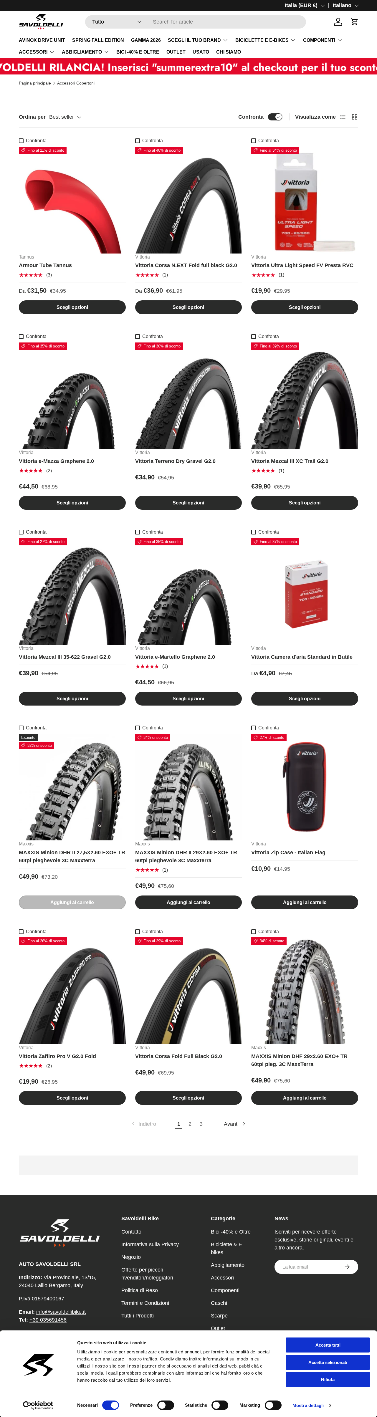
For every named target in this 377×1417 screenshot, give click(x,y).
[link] (143, 1124)
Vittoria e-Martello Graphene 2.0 (175, 657)
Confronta (251, 117)
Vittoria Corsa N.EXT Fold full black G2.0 (186, 265)
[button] (354, 21)
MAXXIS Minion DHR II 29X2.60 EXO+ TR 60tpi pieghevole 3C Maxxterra (186, 856)
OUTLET (176, 51)
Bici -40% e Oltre (231, 1232)
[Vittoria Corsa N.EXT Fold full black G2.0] (188, 200)
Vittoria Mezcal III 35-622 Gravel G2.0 (65, 657)
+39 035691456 (48, 1320)
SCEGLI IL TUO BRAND (194, 40)
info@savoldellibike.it (61, 1312)
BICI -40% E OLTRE (137, 51)
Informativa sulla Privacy (150, 1244)
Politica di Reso (139, 1290)
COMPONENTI (319, 40)
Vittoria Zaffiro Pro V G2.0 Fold (57, 1056)
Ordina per (32, 117)
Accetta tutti (327, 1345)
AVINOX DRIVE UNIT (42, 40)
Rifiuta (328, 1379)
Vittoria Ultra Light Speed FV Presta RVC (302, 265)
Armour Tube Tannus (45, 265)
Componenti (225, 1290)
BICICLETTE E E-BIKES (262, 40)
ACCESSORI (33, 51)
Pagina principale (35, 83)
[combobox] (195, 22)
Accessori (222, 1278)
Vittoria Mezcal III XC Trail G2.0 (289, 461)
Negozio (131, 1257)
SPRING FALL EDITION (98, 40)
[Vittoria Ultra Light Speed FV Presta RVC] (304, 200)
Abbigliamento (227, 1265)
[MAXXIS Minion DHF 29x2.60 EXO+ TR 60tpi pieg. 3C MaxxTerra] (304, 990)
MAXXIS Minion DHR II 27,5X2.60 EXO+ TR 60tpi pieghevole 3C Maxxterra (72, 856)
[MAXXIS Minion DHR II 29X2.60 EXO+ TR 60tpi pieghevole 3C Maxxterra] (188, 787)
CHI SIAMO (228, 51)
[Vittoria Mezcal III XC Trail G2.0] (304, 395)
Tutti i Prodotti (137, 1316)
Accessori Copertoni (76, 83)
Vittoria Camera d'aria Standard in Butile (302, 657)
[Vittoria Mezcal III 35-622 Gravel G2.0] (72, 591)
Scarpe (219, 1316)
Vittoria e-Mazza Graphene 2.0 (56, 461)
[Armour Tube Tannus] (72, 200)
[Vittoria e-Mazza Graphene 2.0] (72, 395)
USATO (201, 51)
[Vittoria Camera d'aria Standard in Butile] (304, 591)
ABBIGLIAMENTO (82, 51)
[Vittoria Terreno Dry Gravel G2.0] (188, 395)
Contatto (131, 1232)
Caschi (219, 1303)
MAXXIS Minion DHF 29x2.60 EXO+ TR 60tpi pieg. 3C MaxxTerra (299, 1060)
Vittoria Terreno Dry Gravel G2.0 (175, 461)
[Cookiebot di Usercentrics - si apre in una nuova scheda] (38, 1405)
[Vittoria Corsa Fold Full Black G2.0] (188, 990)
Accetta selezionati (327, 1362)
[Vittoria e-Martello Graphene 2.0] (188, 591)
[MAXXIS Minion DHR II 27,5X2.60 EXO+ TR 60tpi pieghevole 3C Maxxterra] (72, 787)
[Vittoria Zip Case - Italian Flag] (304, 787)
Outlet (218, 1328)
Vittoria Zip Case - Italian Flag (288, 852)
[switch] (165, 1405)
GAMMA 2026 (146, 40)
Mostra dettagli (308, 1405)
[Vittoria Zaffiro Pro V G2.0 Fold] (72, 990)
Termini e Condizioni (145, 1303)
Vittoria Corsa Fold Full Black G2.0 (178, 1056)
